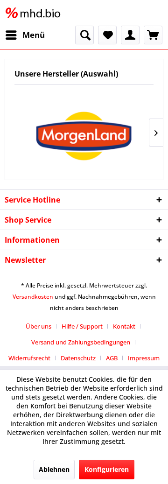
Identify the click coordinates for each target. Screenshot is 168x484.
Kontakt (124, 326)
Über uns (38, 326)
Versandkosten (33, 297)
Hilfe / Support (82, 326)
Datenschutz (78, 358)
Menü (33, 34)
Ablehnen (54, 469)
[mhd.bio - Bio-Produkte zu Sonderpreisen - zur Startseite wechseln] (35, 13)
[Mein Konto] (130, 35)
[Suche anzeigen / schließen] (84, 35)
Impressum (144, 358)
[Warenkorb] (153, 35)
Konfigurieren (106, 469)
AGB (112, 358)
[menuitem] (24, 35)
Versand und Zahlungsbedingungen (80, 342)
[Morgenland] (84, 132)
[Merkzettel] (107, 35)
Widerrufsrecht (29, 358)
